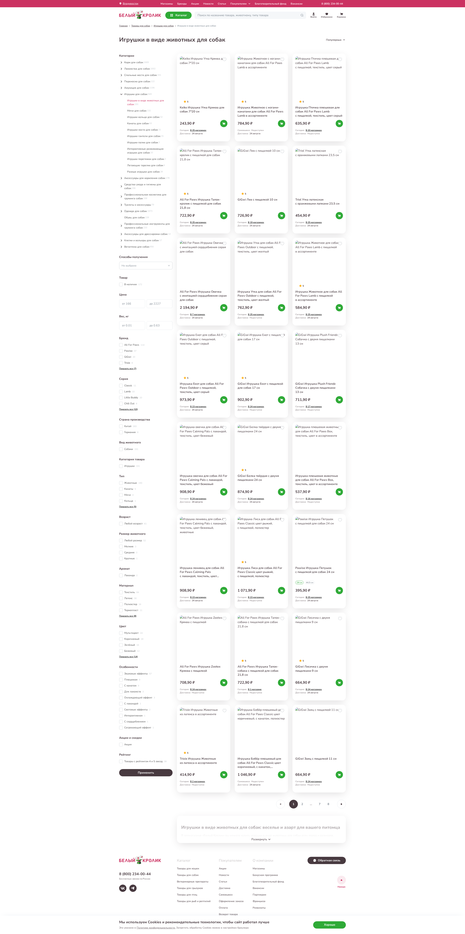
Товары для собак (188, 875)
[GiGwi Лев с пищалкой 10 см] (261, 189)
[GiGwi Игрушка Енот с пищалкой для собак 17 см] (261, 374)
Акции (195, 3)
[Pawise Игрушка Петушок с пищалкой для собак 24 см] (319, 561)
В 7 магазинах (197, 314)
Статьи (222, 3)
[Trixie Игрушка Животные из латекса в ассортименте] (203, 749)
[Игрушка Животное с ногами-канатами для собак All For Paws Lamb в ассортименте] (261, 97)
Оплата (223, 907)
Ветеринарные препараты (192, 881)
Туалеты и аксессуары (139, 205)
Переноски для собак (139, 81)
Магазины (259, 868)
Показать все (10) (128, 409)
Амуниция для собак (139, 88)
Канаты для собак (139, 123)
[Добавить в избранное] (224, 59)
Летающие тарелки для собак (146, 165)
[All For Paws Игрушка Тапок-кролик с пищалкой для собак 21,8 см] (203, 189)
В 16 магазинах (314, 498)
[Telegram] (133, 888)
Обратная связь (329, 860)
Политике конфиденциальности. (156, 927)
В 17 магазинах (314, 406)
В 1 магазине (255, 689)
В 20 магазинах (314, 130)
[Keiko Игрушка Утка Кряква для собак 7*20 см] (203, 97)
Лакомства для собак (139, 68)
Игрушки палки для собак (143, 142)
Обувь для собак (136, 217)
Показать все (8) (127, 615)
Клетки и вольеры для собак (143, 240)
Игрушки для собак (138, 94)
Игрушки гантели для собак (145, 136)
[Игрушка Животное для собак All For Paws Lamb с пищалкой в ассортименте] (319, 282)
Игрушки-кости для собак (144, 130)
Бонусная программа (265, 875)
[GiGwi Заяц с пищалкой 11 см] (319, 749)
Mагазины (167, 3)
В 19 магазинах (256, 222)
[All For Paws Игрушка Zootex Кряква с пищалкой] (203, 656)
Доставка (224, 888)
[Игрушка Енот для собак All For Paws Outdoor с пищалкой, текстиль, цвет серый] (203, 374)
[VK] (122, 888)
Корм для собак (136, 62)
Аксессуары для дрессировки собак (147, 234)
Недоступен (257, 130)
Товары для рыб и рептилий (194, 901)
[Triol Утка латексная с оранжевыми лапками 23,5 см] (319, 189)
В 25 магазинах (198, 130)
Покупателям (238, 3)
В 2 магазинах (197, 781)
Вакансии (296, 3)
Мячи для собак (139, 110)
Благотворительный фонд (270, 3)
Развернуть (259, 839)
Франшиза (259, 901)
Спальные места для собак (142, 75)
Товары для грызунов (190, 888)
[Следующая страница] (341, 804)
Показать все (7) (127, 368)
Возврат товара (228, 914)
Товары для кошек (188, 868)
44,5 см (309, 582)
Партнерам (259, 894)
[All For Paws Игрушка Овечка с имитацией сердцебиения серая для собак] (203, 282)
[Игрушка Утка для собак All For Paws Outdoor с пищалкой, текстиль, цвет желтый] (261, 282)
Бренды (182, 3)
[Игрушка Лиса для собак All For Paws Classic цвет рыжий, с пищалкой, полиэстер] (261, 561)
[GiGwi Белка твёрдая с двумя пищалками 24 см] (261, 466)
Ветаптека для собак (139, 246)
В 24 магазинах (256, 406)
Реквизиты (259, 907)
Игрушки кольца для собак (145, 117)
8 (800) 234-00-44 (332, 3)
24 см (299, 582)
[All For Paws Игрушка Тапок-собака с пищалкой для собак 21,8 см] (261, 656)
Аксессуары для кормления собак (146, 178)
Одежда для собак (138, 211)
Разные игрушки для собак (145, 171)
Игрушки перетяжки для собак (146, 159)
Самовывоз (225, 894)
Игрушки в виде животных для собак (145, 102)
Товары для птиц (187, 894)
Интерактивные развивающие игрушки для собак (145, 150)
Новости (208, 3)
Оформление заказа (231, 901)
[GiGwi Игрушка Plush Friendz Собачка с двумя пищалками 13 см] (319, 374)
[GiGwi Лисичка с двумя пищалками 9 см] (319, 656)
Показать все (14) (128, 656)
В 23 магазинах (198, 406)
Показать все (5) (127, 506)
